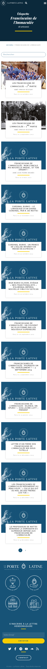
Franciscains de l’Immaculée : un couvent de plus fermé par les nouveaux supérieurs (23, 326)
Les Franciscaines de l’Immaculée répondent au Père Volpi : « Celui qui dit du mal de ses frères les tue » (23, 488)
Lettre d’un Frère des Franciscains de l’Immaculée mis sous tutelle (23, 447)
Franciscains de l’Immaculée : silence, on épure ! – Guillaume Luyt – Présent (23, 407)
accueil (9, 45)
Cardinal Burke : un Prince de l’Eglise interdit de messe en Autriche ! (23, 247)
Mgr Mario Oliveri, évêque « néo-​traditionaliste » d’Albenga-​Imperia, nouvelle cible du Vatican (24, 286)
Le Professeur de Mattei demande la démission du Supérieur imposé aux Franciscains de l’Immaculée (23, 531)
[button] (45, 3)
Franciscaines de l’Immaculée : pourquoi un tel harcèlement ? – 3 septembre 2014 (23, 366)
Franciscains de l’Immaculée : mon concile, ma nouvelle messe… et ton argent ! (23, 166)
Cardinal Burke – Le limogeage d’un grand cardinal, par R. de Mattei (23, 208)
